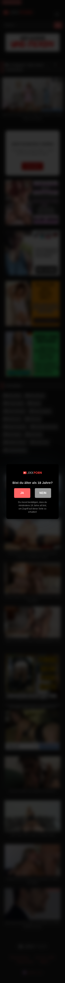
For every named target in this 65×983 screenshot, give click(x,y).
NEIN (42, 492)
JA (22, 492)
